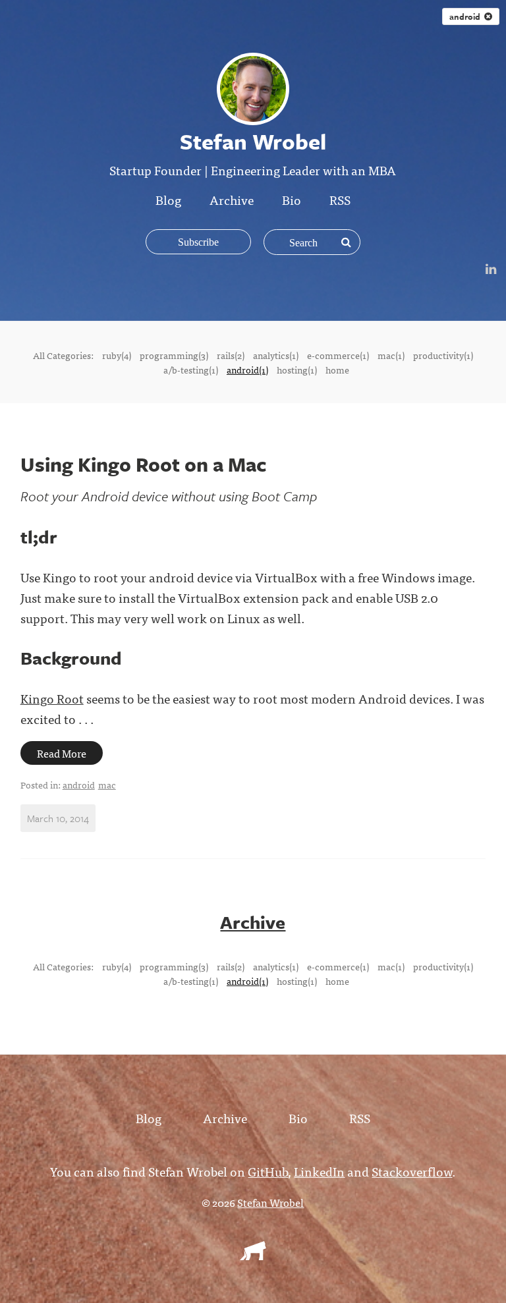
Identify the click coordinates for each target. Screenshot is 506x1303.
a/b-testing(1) (190, 369)
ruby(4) (116, 355)
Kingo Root (52, 698)
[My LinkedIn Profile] (491, 268)
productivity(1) (443, 355)
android (79, 784)
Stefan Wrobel (270, 1202)
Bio (291, 199)
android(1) (247, 369)
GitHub (268, 1171)
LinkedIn (319, 1171)
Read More (61, 753)
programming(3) (174, 355)
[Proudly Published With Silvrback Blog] (253, 1255)
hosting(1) (297, 369)
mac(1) (391, 355)
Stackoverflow (412, 1171)
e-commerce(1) (338, 355)
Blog (168, 199)
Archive (232, 199)
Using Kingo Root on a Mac (143, 464)
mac (107, 784)
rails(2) (230, 355)
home (337, 369)
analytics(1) (275, 355)
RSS (340, 199)
